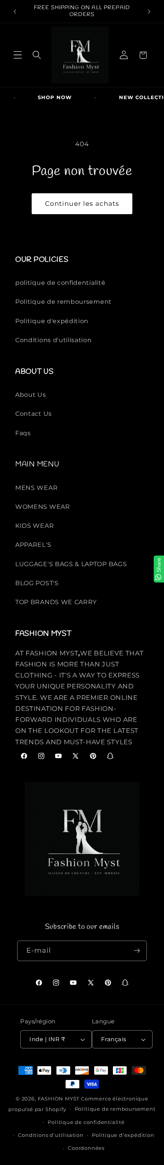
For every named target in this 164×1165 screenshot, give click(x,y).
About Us (30, 394)
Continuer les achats (82, 203)
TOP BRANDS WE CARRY (56, 602)
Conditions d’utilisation (50, 1135)
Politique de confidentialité (86, 1122)
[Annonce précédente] (14, 11)
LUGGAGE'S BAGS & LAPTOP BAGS (71, 564)
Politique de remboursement (63, 301)
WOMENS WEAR (42, 506)
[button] (17, 55)
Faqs (23, 433)
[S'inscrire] (137, 951)
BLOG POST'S (37, 583)
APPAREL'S (33, 544)
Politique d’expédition (123, 1135)
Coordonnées (86, 1148)
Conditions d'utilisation (53, 340)
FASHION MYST (59, 1099)
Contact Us (33, 413)
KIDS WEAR (34, 525)
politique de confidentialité (60, 282)
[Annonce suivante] (149, 11)
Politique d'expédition (51, 321)
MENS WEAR (36, 487)
